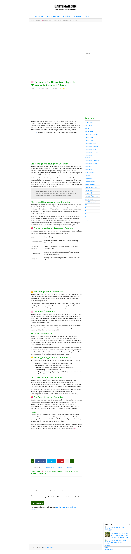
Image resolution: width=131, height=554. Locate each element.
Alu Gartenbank (90, 122)
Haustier (87, 175)
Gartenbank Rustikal (91, 163)
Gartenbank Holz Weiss (118, 527)
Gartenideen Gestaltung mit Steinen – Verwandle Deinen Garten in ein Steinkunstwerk (120, 535)
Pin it (61, 461)
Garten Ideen (89, 137)
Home (32, 20)
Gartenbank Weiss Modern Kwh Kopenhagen (119, 541)
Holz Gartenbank (90, 181)
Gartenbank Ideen (38, 16)
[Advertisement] (65, 37)
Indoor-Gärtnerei (90, 184)
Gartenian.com (48, 547)
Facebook (41, 461)
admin (34, 88)
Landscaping (89, 199)
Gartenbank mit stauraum (90, 156)
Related (69, 467)
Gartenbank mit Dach (91, 152)
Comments (36, 467)
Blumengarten (89, 131)
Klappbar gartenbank (91, 187)
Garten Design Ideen (53, 16)
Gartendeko (66, 16)
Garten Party (89, 140)
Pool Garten (89, 208)
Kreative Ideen (89, 193)
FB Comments (49, 467)
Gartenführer (77, 16)
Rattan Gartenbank (91, 211)
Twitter (51, 461)
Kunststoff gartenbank (92, 196)
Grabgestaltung (90, 172)
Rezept (87, 214)
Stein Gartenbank (90, 217)
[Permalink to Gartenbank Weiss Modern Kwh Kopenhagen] (109, 545)
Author (60, 467)
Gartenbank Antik (90, 143)
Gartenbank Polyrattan (92, 160)
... (67, 461)
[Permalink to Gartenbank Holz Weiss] (108, 530)
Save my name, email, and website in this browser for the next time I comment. (55, 498)
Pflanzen (87, 205)
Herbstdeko (88, 178)
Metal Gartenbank (90, 202)
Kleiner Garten (89, 190)
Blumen (86, 16)
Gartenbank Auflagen (91, 146)
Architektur (88, 125)
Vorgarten (88, 220)
